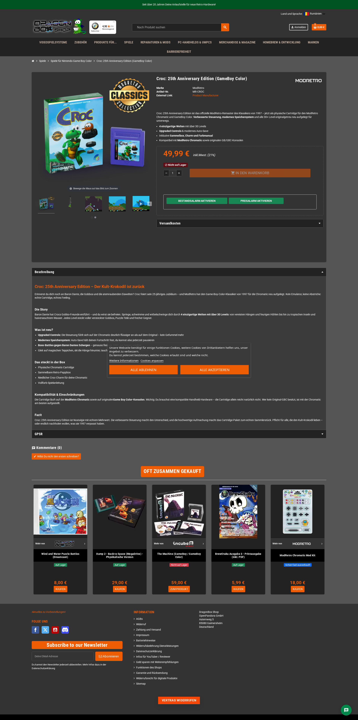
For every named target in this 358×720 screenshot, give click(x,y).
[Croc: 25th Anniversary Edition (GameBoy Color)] (46, 204)
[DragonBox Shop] (59, 27)
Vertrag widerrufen (179, 700)
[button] (314, 14)
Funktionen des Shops (149, 667)
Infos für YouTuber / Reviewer (153, 656)
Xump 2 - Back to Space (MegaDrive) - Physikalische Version (119, 555)
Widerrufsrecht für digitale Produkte (156, 678)
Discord (65, 630)
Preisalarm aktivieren (256, 200)
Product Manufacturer (206, 95)
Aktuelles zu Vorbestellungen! (49, 612)
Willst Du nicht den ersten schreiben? (56, 456)
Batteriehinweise (145, 640)
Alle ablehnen (143, 369)
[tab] (240, 223)
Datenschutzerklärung (149, 651)
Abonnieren (110, 656)
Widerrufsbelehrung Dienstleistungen (157, 646)
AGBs (139, 619)
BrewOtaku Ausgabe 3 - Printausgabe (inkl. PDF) (238, 555)
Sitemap (141, 683)
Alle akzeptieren (215, 369)
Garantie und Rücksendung (152, 673)
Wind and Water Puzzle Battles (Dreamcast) (60, 555)
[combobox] (180, 27)
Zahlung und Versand (148, 629)
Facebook (35, 630)
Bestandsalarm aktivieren (197, 200)
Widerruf (141, 624)
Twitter (45, 630)
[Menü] (114, 22)
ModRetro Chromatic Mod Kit (297, 555)
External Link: (164, 95)
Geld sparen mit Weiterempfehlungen (157, 662)
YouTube (55, 630)
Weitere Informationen (124, 360)
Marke (160, 88)
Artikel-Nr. (162, 91)
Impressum (142, 635)
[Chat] (346, 710)
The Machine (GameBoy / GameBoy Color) (179, 555)
